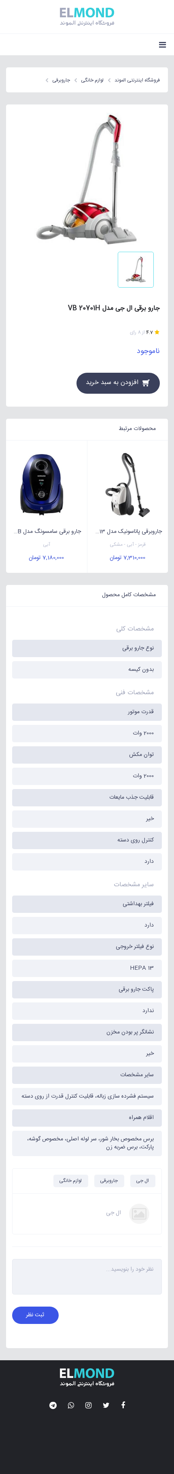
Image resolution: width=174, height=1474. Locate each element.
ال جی (142, 1181)
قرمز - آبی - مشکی (128, 544)
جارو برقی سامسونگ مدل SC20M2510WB (43, 532)
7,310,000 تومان (127, 558)
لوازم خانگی (70, 1181)
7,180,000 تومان (46, 558)
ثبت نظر (35, 1315)
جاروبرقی (109, 1181)
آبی (46, 544)
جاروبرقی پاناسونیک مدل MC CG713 (124, 532)
